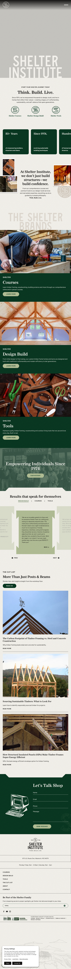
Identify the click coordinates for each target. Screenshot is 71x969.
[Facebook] (4, 911)
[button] (23, 501)
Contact (6, 889)
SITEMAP (33, 918)
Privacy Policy (40, 918)
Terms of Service (60, 918)
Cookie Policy (50, 918)
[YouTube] (7, 911)
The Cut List (8, 882)
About (5, 886)
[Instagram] (10, 911)
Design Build (8, 875)
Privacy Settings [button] (36, 919)
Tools (5, 879)
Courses (6, 872)
